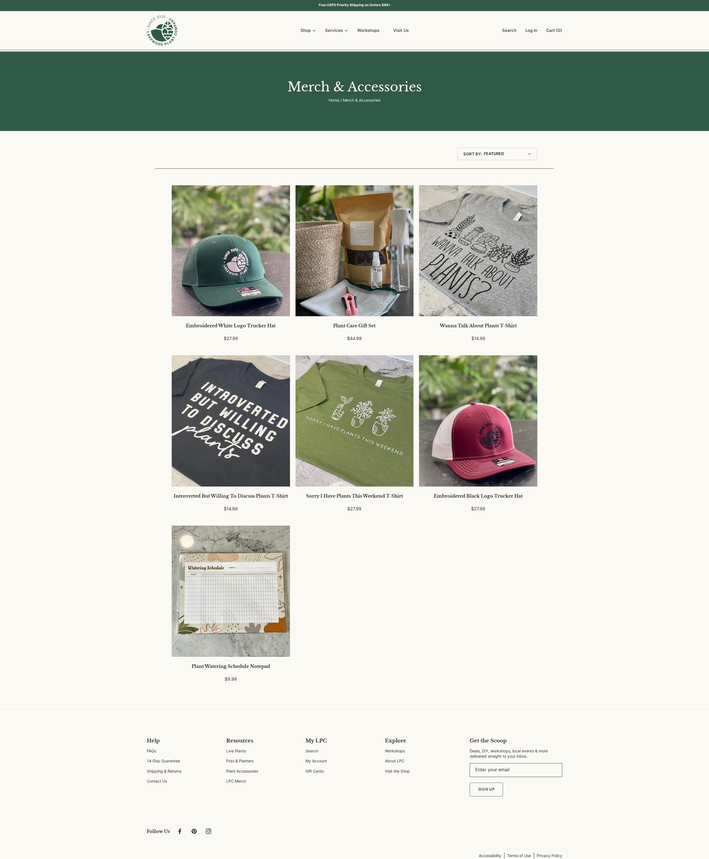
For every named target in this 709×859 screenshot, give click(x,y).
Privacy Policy (549, 855)
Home (334, 100)
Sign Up (486, 789)
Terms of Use (519, 855)
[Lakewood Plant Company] (162, 30)
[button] (508, 30)
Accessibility (490, 855)
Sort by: (472, 153)
